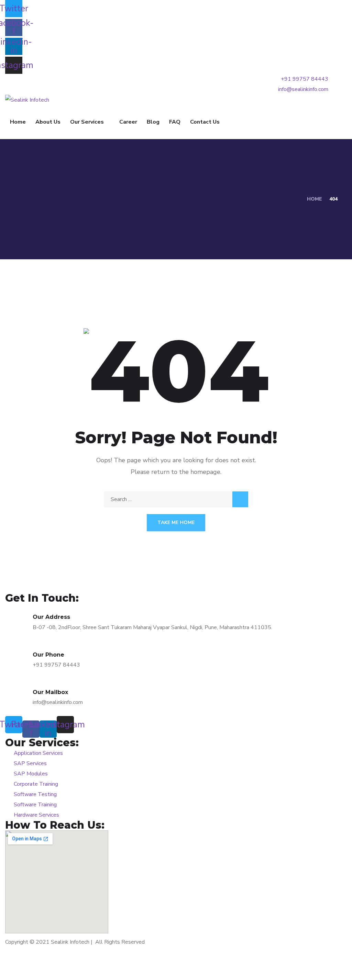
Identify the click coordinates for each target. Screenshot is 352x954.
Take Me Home (176, 522)
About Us (47, 122)
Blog (153, 122)
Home (18, 122)
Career (128, 122)
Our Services (87, 122)
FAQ (174, 122)
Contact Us (205, 122)
